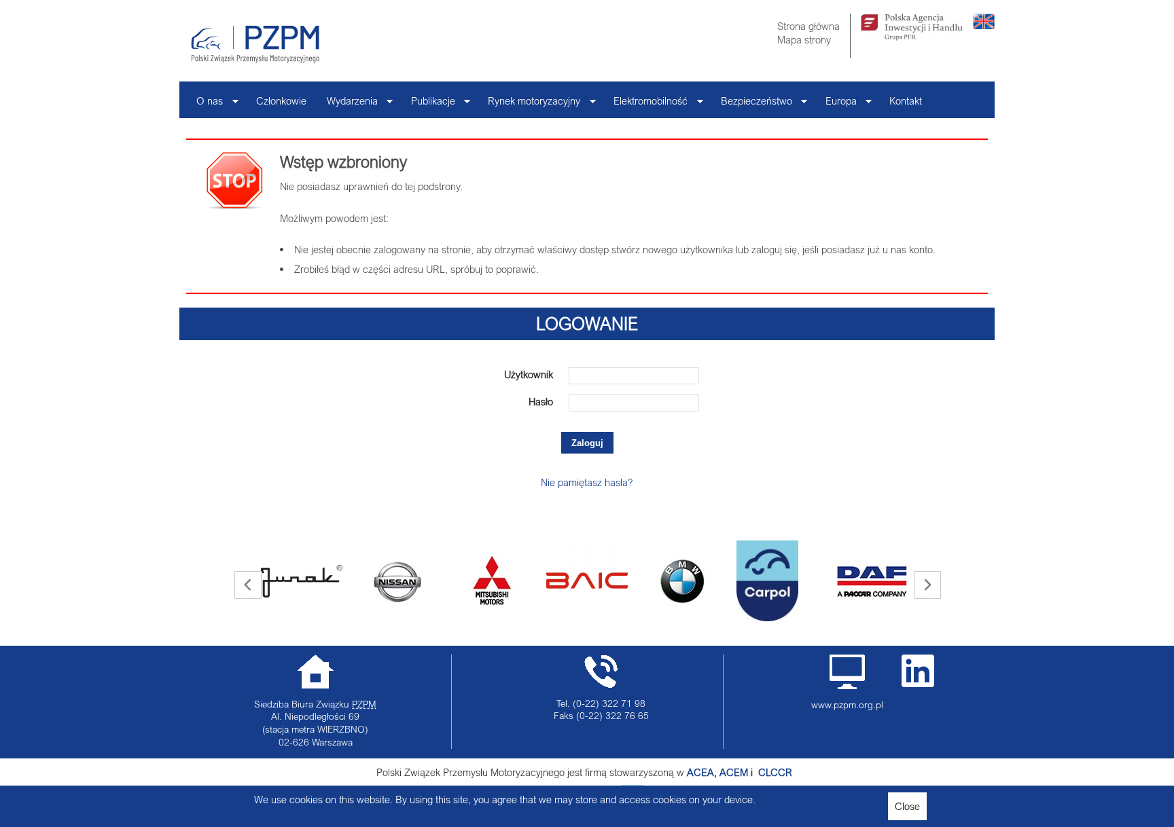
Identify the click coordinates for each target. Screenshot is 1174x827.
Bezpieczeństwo (751, 104)
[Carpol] (686, 580)
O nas (204, 104)
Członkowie (281, 100)
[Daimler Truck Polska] (886, 564)
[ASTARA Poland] (411, 581)
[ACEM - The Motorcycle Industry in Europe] (756, 772)
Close (907, 806)
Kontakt (905, 100)
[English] (984, 25)
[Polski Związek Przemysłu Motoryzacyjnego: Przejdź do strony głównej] (255, 44)
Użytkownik (528, 374)
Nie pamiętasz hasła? (587, 482)
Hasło (541, 401)
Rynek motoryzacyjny (529, 104)
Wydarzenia (347, 104)
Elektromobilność (645, 104)
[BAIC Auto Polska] (506, 564)
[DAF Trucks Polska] (791, 581)
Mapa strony (804, 39)
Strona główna (808, 26)
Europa (836, 104)
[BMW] (601, 581)
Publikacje (428, 104)
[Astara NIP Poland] (316, 581)
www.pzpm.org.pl (847, 704)
